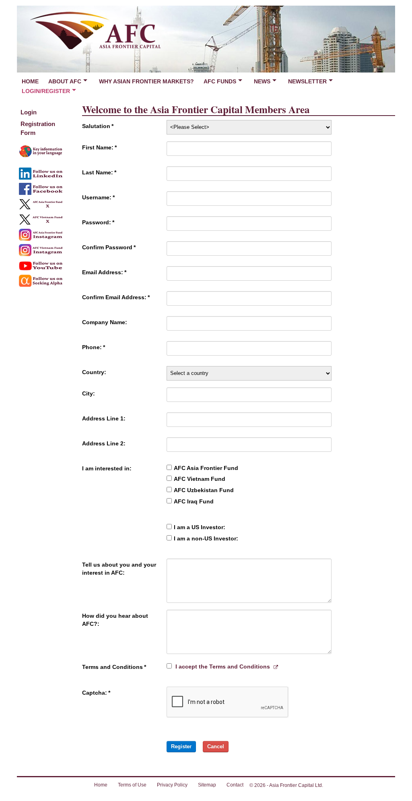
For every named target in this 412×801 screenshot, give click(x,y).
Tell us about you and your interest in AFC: (119, 568)
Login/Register (46, 91)
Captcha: (96, 692)
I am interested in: (107, 468)
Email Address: (104, 272)
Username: (98, 197)
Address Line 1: (104, 418)
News (262, 81)
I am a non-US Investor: (206, 538)
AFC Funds (220, 81)
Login (29, 112)
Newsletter (307, 81)
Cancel (215, 746)
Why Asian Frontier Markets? (146, 81)
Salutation (97, 126)
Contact (235, 785)
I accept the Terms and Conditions (223, 666)
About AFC (64, 81)
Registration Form (38, 128)
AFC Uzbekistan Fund (204, 490)
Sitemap (207, 785)
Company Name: (104, 322)
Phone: (93, 347)
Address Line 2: (104, 443)
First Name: (99, 147)
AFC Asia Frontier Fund (206, 468)
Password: (98, 222)
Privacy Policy (172, 785)
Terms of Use (132, 785)
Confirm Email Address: (116, 297)
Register (181, 746)
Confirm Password (109, 247)
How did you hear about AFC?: (115, 620)
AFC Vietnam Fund (199, 479)
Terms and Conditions (114, 667)
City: (88, 393)
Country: (94, 372)
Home (30, 81)
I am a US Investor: (199, 527)
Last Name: (99, 172)
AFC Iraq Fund (194, 501)
